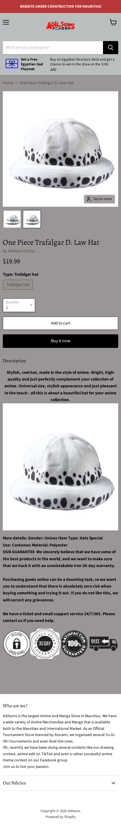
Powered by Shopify (61, 816)
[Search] (110, 47)
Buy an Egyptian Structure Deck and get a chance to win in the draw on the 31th (82, 62)
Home (8, 83)
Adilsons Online (21, 251)
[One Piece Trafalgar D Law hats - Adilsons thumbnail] (12, 219)
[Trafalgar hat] (18, 291)
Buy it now (60, 341)
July (53, 69)
